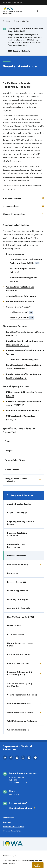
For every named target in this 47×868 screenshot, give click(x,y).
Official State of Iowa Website (12, 2)
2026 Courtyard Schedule (19, 51)
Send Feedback (9, 856)
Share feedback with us (20, 808)
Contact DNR (8, 818)
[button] (38, 865)
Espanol (21, 317)
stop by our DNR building (27, 40)
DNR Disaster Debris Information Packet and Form (26, 261)
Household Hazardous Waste (20, 301)
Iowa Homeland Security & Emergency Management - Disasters (24, 343)
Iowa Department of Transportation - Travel (24, 367)
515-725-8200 (15, 794)
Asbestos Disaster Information (21, 296)
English (21, 312)
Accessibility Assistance (13, 826)
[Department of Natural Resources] (8, 8)
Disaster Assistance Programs (24, 359)
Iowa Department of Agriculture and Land (23, 376)
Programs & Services (21, 21)
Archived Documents (12, 831)
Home (7, 21)
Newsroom (7, 822)
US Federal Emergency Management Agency (23, 403)
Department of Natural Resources (12, 12)
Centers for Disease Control (22, 410)
